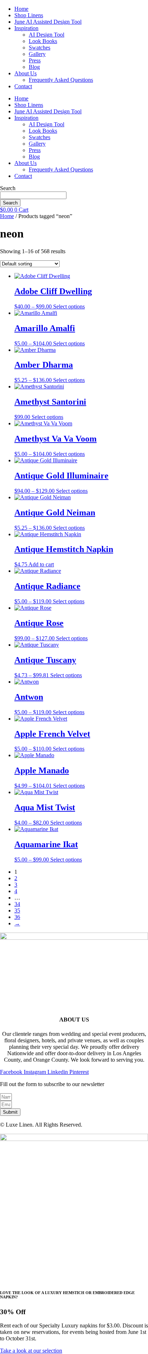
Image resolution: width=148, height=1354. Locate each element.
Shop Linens (28, 15)
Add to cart (41, 564)
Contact (23, 86)
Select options (69, 306)
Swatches (39, 47)
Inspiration (26, 28)
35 (17, 910)
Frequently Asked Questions (61, 80)
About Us (25, 73)
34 (17, 904)
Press (35, 60)
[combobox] (33, 195)
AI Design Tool (46, 35)
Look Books (43, 41)
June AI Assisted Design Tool (48, 22)
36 (17, 917)
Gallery (37, 54)
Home (21, 9)
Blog (34, 67)
